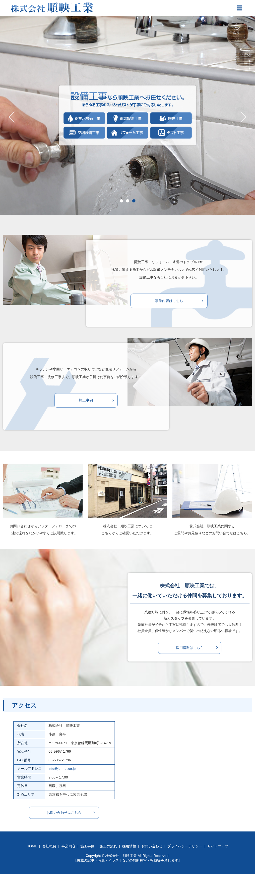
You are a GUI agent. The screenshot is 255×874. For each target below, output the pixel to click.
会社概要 (49, 846)
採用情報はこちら (190, 647)
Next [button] (243, 117)
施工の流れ (108, 846)
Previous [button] (11, 117)
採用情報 (129, 846)
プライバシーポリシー (184, 846)
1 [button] (121, 200)
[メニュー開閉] (239, 7)
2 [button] (127, 200)
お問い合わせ (151, 846)
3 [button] (133, 200)
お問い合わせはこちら (64, 813)
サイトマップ (217, 846)
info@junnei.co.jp (62, 769)
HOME (32, 846)
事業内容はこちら (169, 301)
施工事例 (86, 400)
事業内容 (68, 846)
